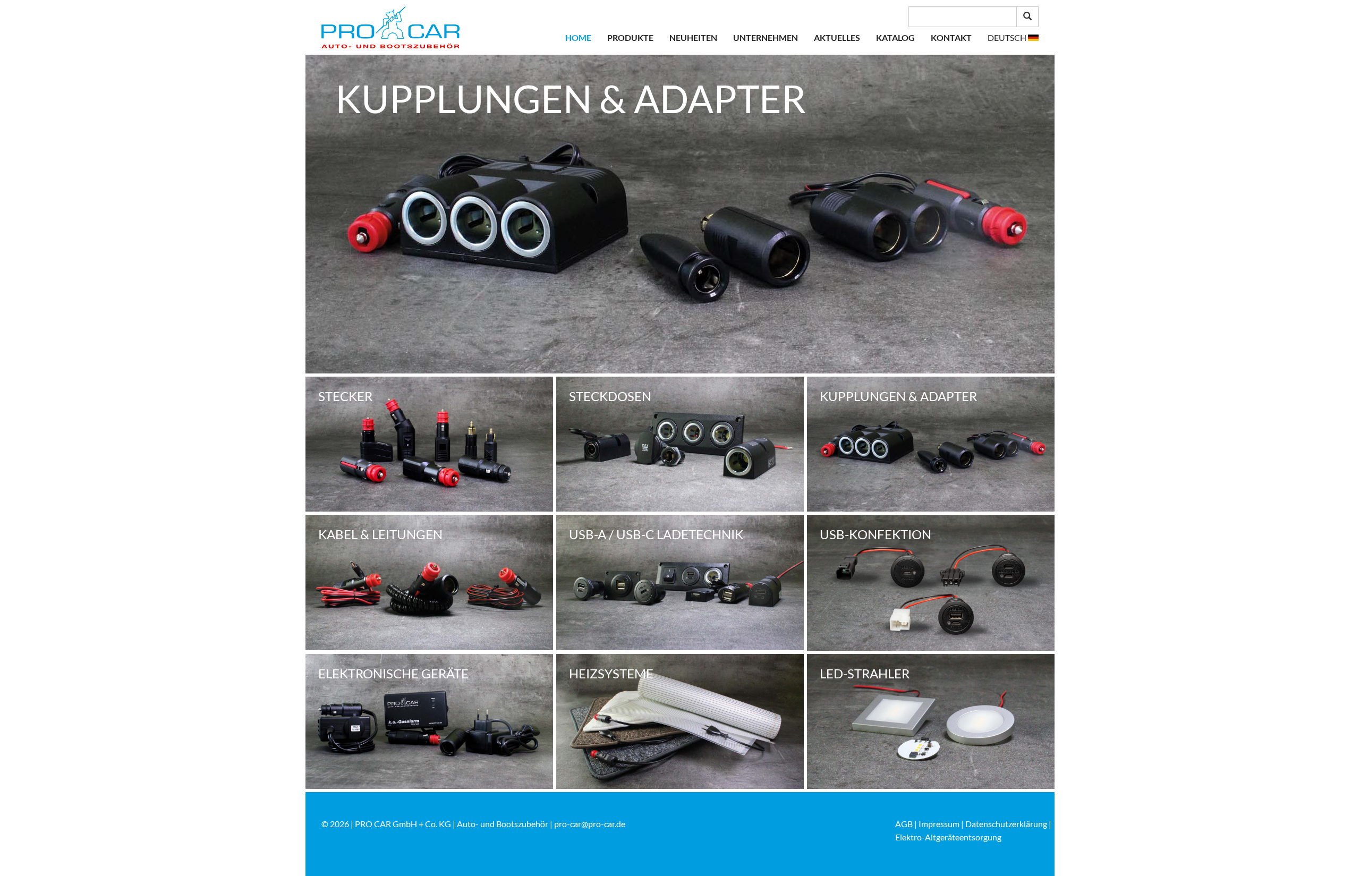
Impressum (939, 824)
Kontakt (951, 37)
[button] (1013, 37)
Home (578, 37)
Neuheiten (693, 37)
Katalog (895, 37)
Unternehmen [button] (765, 37)
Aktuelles (837, 37)
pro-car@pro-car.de (589, 824)
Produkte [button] (630, 37)
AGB (904, 824)
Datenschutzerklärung (1006, 824)
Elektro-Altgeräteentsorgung (948, 837)
